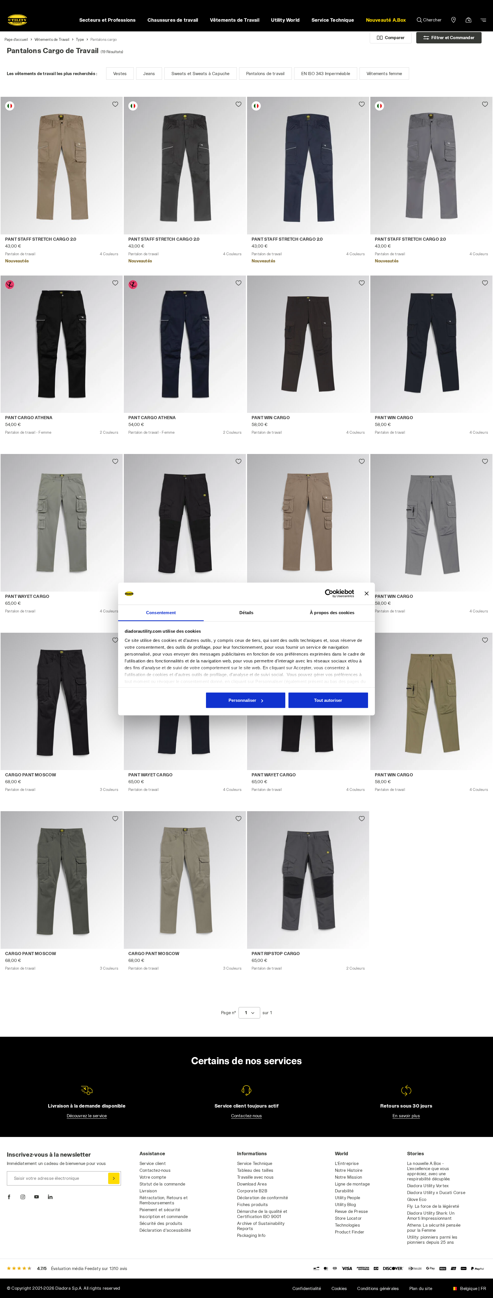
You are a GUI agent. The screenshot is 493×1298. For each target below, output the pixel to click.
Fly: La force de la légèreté (433, 1206)
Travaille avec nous (255, 1177)
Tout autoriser (328, 700)
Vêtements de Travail (52, 39)
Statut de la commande (162, 1184)
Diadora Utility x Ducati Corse (436, 1192)
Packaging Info (251, 1235)
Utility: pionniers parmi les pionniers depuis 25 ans (432, 1240)
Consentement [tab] (161, 612)
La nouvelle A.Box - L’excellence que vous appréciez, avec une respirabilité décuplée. (428, 1171)
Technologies (347, 1225)
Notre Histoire (349, 1170)
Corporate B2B (252, 1190)
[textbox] (246, 1012)
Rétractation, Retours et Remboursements (164, 1200)
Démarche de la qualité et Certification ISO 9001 (262, 1214)
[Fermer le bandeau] (367, 594)
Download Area (252, 1184)
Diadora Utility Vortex (428, 1185)
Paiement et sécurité (160, 1209)
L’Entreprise (347, 1163)
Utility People (347, 1197)
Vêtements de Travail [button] (234, 20)
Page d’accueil (16, 39)
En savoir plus (406, 1115)
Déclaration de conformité (262, 1197)
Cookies (339, 1288)
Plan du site (420, 1288)
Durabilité (344, 1190)
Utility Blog (345, 1204)
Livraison (148, 1190)
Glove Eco (417, 1199)
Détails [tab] (246, 612)
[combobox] (249, 1012)
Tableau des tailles (255, 1170)
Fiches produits (252, 1204)
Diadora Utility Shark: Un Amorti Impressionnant (430, 1216)
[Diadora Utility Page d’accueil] (17, 20)
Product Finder (350, 1231)
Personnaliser (242, 700)
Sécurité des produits (161, 1223)
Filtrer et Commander (452, 37)
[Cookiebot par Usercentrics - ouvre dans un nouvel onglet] (329, 593)
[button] (386, 20)
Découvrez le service (87, 1115)
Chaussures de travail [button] (173, 20)
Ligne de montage (352, 1184)
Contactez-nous (246, 1115)
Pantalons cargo (103, 39)
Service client (153, 1163)
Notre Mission (348, 1177)
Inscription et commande (164, 1216)
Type (80, 39)
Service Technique (254, 1163)
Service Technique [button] (333, 20)
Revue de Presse (351, 1211)
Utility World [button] (285, 20)
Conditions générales (378, 1288)
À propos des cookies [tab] (332, 612)
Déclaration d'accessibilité (165, 1230)
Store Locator (348, 1218)
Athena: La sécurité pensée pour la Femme (433, 1228)
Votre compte (153, 1177)
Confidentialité (306, 1288)
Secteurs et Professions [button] (107, 20)
